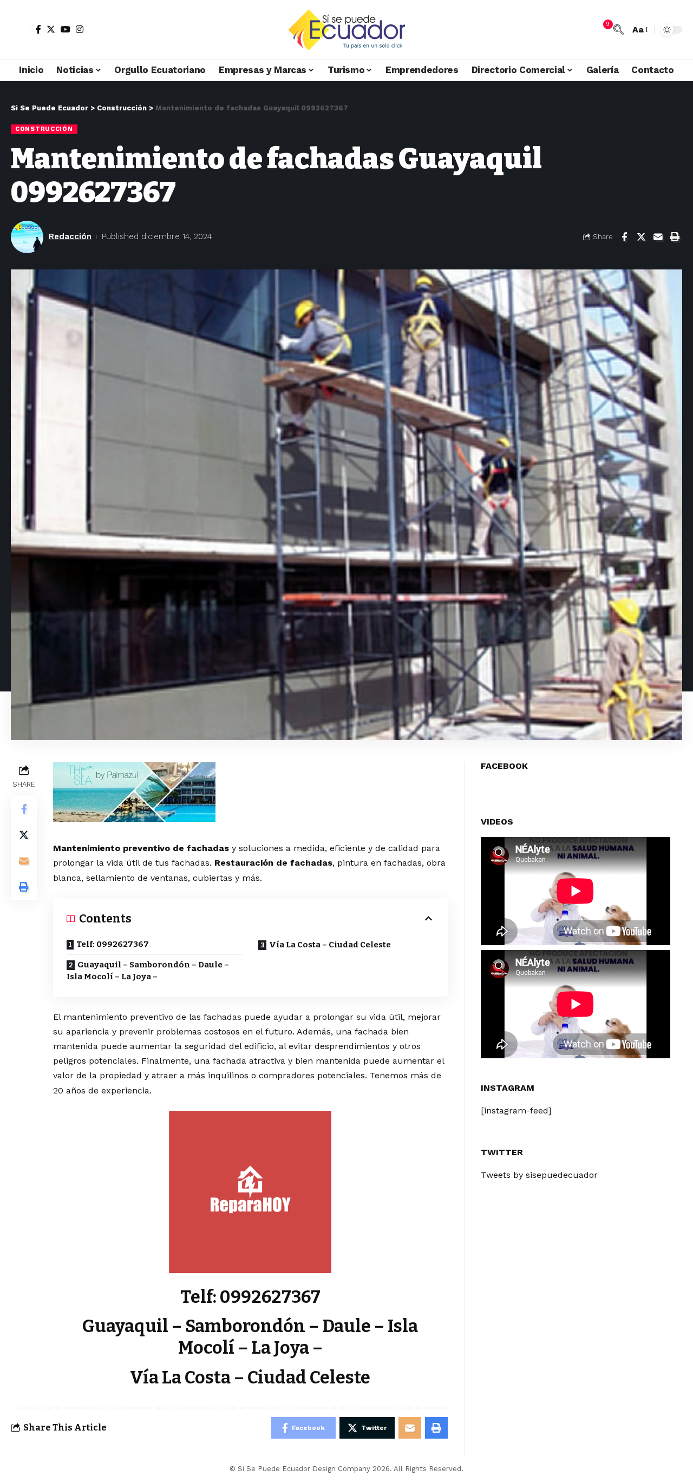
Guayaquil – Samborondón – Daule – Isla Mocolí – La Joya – (148, 971)
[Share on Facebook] (624, 237)
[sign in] (21, 30)
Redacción (70, 236)
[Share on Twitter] (641, 237)
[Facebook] (38, 29)
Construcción (44, 129)
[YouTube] (65, 29)
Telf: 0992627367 (112, 944)
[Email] (657, 237)
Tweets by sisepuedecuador (539, 1175)
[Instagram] (79, 29)
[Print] (674, 237)
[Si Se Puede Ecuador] (346, 29)
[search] (618, 29)
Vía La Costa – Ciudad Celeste (330, 945)
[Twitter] (51, 29)
